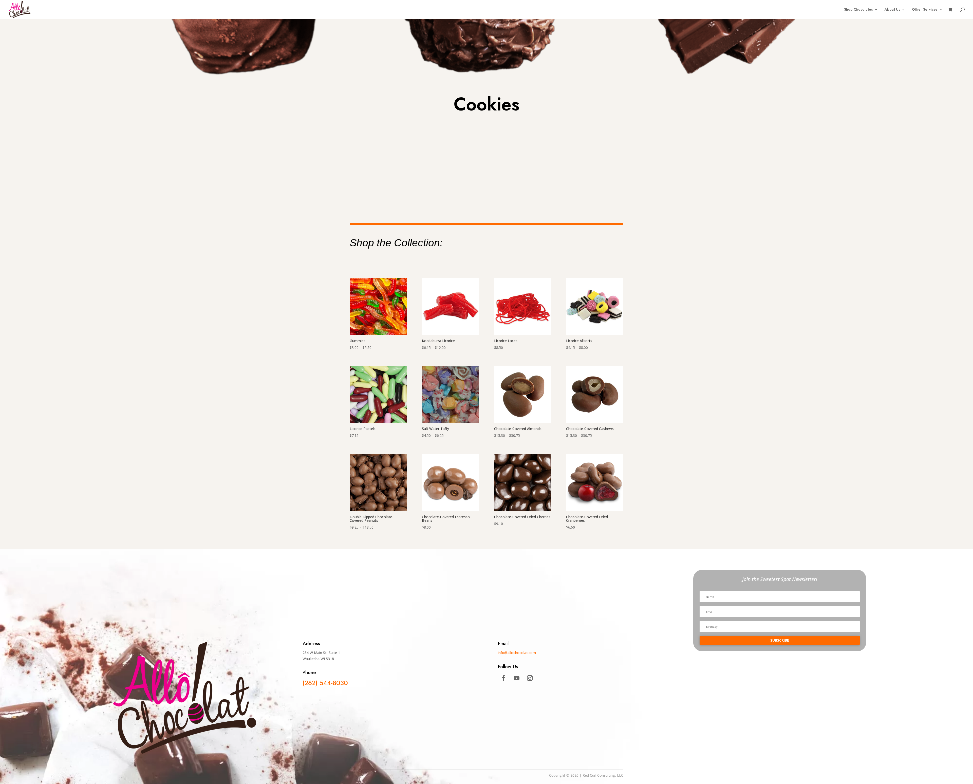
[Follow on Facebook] (503, 678)
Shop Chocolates (858, 10)
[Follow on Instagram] (529, 678)
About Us (892, 10)
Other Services (925, 10)
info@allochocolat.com (517, 652)
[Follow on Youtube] (516, 678)
